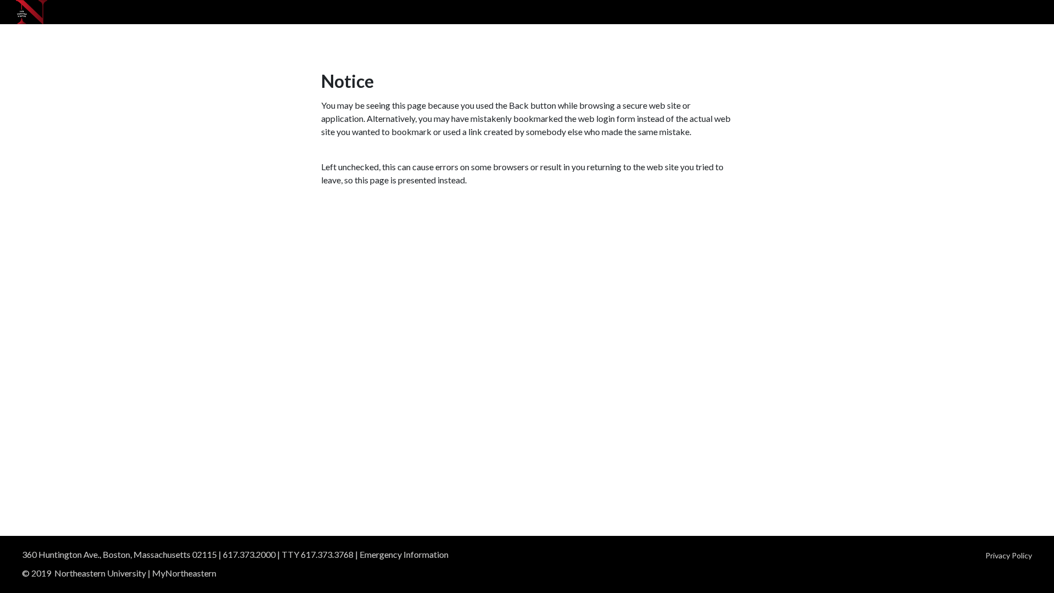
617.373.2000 (249, 554)
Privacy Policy (1008, 555)
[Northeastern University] (31, 12)
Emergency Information (404, 554)
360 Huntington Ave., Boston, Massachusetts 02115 (119, 554)
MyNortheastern (184, 573)
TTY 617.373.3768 (318, 554)
